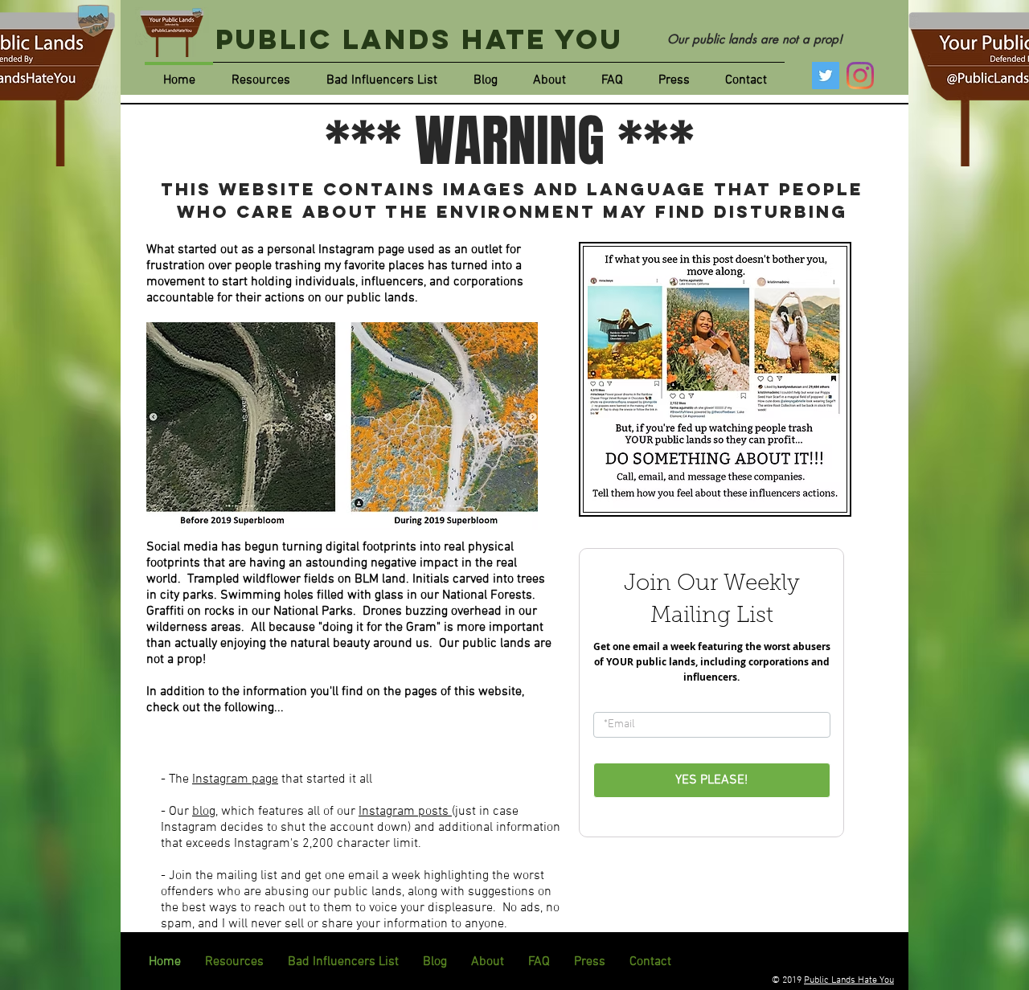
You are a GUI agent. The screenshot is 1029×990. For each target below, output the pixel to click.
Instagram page (235, 779)
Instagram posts (405, 812)
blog (203, 812)
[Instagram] (860, 75)
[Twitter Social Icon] (825, 75)
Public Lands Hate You (419, 39)
